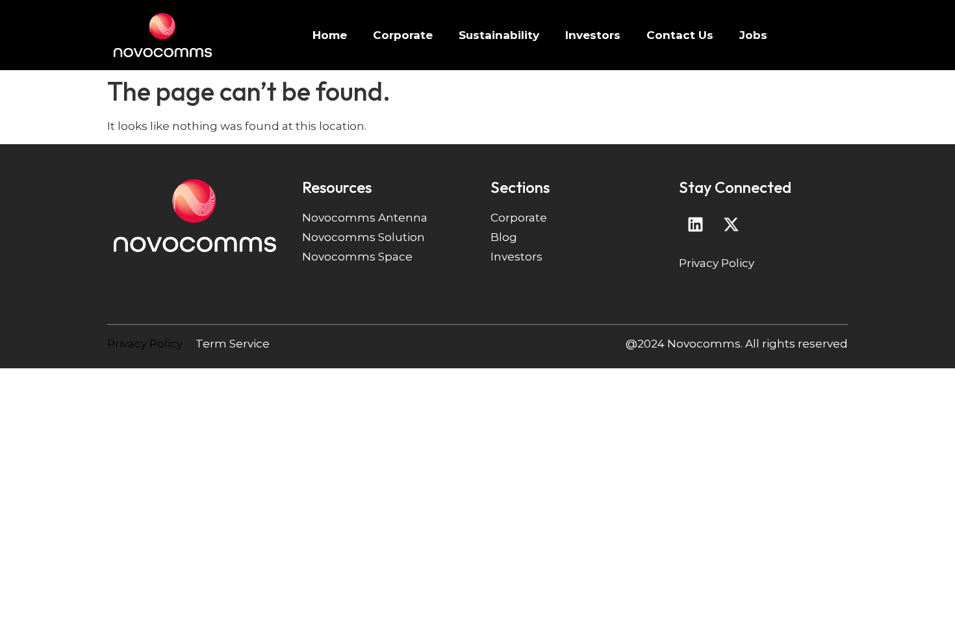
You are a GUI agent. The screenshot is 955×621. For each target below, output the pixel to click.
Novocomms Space (357, 256)
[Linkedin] (695, 224)
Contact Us (679, 35)
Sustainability (499, 35)
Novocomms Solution (363, 237)
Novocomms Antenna (364, 217)
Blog (503, 237)
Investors (592, 35)
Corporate (403, 35)
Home (329, 35)
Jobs (753, 35)
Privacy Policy (716, 263)
